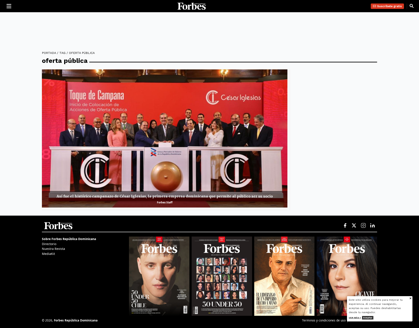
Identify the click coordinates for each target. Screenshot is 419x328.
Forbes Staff (164, 202)
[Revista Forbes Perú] (347, 276)
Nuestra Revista (53, 249)
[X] (354, 225)
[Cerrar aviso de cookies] (410, 299)
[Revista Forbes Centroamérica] (284, 276)
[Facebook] (345, 225)
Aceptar (367, 317)
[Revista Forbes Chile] (159, 276)
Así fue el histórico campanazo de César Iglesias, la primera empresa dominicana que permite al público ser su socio (165, 196)
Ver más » (355, 317)
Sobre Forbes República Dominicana (69, 239)
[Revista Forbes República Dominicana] (222, 276)
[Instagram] (363, 225)
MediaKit (48, 254)
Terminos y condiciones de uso (324, 320)
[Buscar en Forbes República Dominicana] (412, 6)
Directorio (49, 244)
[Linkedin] (372, 225)
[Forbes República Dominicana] (191, 6)
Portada (49, 53)
